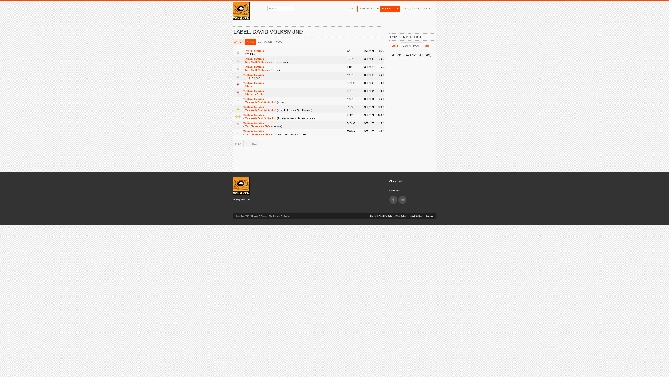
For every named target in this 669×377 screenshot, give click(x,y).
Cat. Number (265, 42)
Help (426, 45)
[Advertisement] (413, 113)
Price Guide (389, 9)
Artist (250, 42)
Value (278, 42)
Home (352, 9)
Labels (395, 45)
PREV (238, 143)
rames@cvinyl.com (241, 199)
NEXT (255, 143)
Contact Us (394, 190)
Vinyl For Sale (368, 9)
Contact (428, 9)
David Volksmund (411, 45)
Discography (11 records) (413, 55)
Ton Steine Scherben (253, 50)
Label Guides (409, 9)
